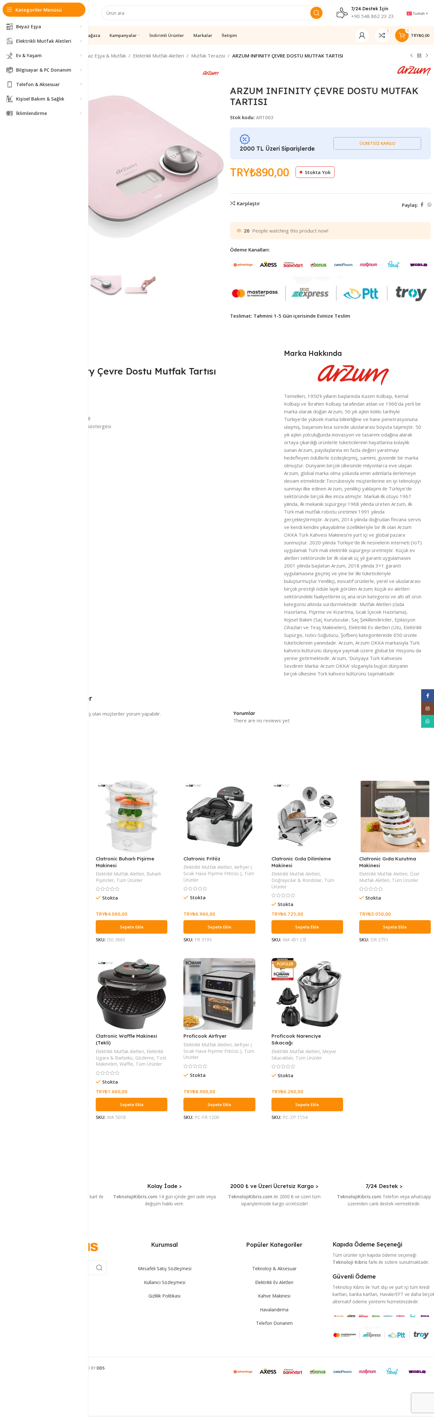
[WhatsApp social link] (429, 204)
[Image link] (381, 1315)
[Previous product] (411, 56)
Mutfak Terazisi (208, 55)
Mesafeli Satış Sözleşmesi (164, 1268)
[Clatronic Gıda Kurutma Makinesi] (395, 816)
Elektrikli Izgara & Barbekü (129, 1054)
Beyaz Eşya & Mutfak (102, 55)
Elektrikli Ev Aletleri (274, 1282)
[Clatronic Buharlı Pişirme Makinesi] (131, 816)
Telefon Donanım (274, 1323)
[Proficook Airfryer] (219, 994)
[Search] (316, 13)
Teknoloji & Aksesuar (274, 1268)
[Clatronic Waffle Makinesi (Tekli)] (131, 994)
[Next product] (427, 56)
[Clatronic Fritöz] (219, 816)
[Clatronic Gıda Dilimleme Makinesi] (307, 816)
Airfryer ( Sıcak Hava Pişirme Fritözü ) (217, 870)
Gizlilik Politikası (164, 1296)
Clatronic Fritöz (201, 859)
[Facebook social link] (422, 204)
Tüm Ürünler (129, 880)
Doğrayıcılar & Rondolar (296, 880)
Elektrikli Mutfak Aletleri (158, 55)
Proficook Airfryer (204, 1036)
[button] (131, 927)
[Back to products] (419, 56)
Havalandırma (274, 1310)
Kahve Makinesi (274, 1296)
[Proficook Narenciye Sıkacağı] (307, 994)
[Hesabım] (362, 35)
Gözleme (144, 1058)
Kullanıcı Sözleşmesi (164, 1282)
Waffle (126, 1064)
